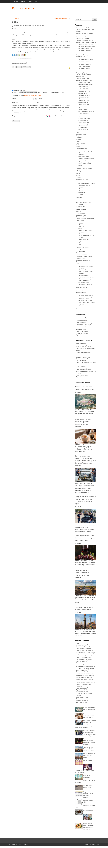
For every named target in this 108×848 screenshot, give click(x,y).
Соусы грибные (83, 270)
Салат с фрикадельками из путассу (86, 362)
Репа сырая (17, 18)
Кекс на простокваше (82, 333)
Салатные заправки (81, 253)
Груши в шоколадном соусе (83, 352)
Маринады (79, 197)
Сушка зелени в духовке (82, 699)
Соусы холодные (84, 282)
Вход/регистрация (27, 95)
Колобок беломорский (82, 375)
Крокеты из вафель (81, 329)
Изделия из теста (81, 181)
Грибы (78, 144)
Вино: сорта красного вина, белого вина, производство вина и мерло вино (85, 538)
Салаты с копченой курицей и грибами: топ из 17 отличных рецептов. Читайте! (84, 659)
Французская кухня (84, 124)
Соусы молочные (84, 275)
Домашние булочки (81, 691)
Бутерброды (79, 137)
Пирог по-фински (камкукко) (61, 18)
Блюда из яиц (80, 76)
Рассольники (82, 225)
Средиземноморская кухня (86, 111)
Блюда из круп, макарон (82, 38)
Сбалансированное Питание (84, 256)
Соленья (78, 262)
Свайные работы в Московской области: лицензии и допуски (82, 573)
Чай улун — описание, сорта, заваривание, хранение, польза (83, 421)
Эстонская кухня (83, 127)
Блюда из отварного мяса (86, 48)
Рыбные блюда (80, 251)
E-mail (14, 98)
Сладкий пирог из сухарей (83, 357)
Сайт (38, 102)
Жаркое (78, 173)
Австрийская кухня (84, 82)
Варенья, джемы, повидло (86, 151)
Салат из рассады (81, 343)
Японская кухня (83, 129)
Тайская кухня (83, 115)
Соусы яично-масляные (85, 284)
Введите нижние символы (19, 116)
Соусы (78, 263)
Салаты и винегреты (81, 254)
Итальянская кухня (84, 97)
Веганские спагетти (81, 320)
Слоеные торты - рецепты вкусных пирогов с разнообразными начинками (85, 684)
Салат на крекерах (81, 322)
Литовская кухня (83, 106)
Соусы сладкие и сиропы (86, 279)
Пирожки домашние (81, 358)
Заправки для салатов (82, 179)
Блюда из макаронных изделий (84, 40)
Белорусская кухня (84, 91)
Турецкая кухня (83, 116)
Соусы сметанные (84, 280)
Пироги (81, 190)
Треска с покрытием (81, 645)
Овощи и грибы (80, 217)
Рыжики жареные (81, 366)
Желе (80, 153)
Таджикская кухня (84, 113)
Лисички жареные (81, 360)
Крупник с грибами (81, 700)
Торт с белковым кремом (83, 335)
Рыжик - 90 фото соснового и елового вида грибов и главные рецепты (84, 679)
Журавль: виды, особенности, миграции (87, 787)
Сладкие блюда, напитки (83, 260)
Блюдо (78, 132)
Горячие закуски (80, 143)
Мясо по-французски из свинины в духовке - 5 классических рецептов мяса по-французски (85, 668)
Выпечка (78, 139)
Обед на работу (80, 213)
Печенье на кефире (81, 317)
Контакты (92, 844)
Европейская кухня (84, 95)
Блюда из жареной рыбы (86, 59)
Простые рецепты (23, 8)
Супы (80, 228)
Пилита (78, 643)
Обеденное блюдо (81, 215)
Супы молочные (83, 234)
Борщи (81, 223)
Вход (97, 844)
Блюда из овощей (84, 298)
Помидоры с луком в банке (83, 324)
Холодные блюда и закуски (83, 290)
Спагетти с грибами (81, 672)
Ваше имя (16, 90)
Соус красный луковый (82, 697)
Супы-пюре (82, 243)
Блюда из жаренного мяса (86, 44)
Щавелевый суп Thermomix (83, 655)
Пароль (40, 98)
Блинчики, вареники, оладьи (87, 183)
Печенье (81, 189)
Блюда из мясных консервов (87, 46)
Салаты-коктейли (84, 306)
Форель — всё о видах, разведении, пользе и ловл (89, 709)
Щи (80, 244)
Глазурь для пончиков (82, 331)
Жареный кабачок (81, 318)
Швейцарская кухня (84, 125)
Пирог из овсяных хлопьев (83, 369)
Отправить (16, 121)
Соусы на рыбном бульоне (86, 277)
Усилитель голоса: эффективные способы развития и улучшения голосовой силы (85, 803)
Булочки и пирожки (84, 185)
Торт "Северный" (80, 690)
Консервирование (84, 156)
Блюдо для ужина (81, 134)
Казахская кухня (83, 98)
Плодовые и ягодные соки (86, 161)
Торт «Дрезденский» (81, 702)
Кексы (81, 187)
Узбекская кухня (83, 120)
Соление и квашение (85, 163)
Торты (81, 194)
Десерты (78, 146)
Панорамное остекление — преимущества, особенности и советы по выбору (85, 779)
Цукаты (81, 165)
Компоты (81, 154)
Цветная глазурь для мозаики (83, 820)
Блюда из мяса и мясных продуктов (86, 42)
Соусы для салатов (81, 287)
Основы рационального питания (21, 27)
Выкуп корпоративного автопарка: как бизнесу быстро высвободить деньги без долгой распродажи (85, 724)
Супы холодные (83, 241)
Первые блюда (80, 220)
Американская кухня (84, 88)
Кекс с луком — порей (82, 367)
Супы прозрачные (84, 239)
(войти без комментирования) (33, 95)
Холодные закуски (81, 292)
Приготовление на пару (82, 247)
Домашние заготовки (81, 148)
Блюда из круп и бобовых (83, 36)
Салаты (81, 304)
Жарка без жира (80, 172)
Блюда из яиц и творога (82, 78)
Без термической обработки (83, 27)
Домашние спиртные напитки (84, 168)
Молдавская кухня (84, 107)
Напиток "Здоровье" (81, 688)
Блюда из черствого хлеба (83, 74)
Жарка (78, 170)
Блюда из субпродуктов (82, 73)
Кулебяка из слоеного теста (83, 346)
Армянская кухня (84, 89)
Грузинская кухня (84, 93)
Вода (15, 28)
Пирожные (82, 192)
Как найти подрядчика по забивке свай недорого (89, 755)
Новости (78, 211)
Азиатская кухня (83, 86)
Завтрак (78, 175)
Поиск (94, 19)
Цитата (24, 66)
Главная (86, 844)
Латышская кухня (84, 104)
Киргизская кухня (84, 100)
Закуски (78, 177)
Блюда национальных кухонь (84, 80)
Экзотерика (79, 308)
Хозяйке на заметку (81, 289)
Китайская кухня (83, 102)
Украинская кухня (84, 122)
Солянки (81, 226)
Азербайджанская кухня (86, 84)
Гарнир (78, 141)
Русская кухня (83, 109)
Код (29, 66)
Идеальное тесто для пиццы (84, 345)
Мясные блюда (80, 206)
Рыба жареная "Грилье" (82, 646)
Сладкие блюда (80, 258)
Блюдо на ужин (80, 135)
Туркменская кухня (84, 118)
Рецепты (78, 249)
